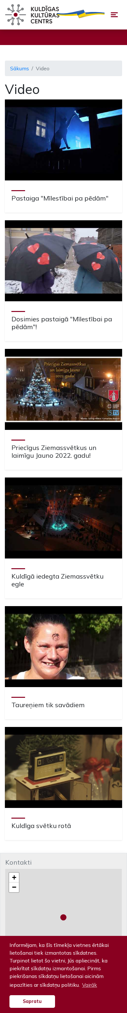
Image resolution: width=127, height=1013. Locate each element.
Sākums (19, 68)
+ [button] (14, 877)
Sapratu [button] (32, 1001)
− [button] (14, 887)
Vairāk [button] (89, 985)
